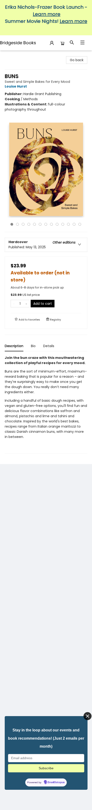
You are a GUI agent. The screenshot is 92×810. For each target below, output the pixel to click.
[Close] (88, 716)
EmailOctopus (56, 782)
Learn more (46, 14)
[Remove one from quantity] (14, 303)
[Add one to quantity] (26, 303)
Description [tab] (14, 346)
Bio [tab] (33, 346)
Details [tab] (48, 346)
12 (74, 224)
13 (79, 224)
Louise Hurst (16, 86)
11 (68, 224)
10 (62, 224)
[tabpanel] (46, 404)
